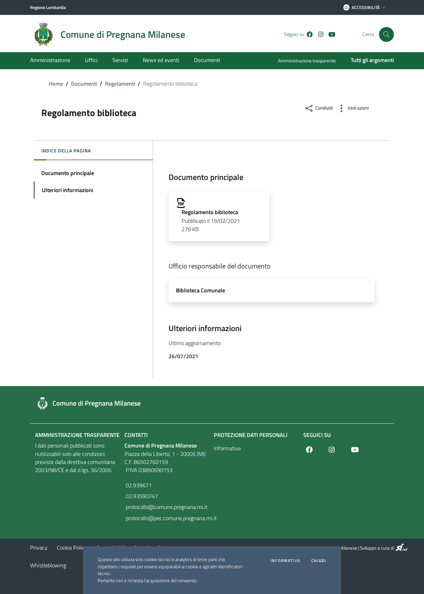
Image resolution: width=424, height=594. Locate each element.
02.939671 (138, 485)
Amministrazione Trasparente (77, 435)
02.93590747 (141, 496)
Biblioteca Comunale (200, 290)
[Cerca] (386, 34)
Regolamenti (120, 83)
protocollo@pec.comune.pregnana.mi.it (167, 518)
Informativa (285, 561)
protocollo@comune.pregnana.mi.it (165, 507)
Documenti (84, 83)
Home (56, 83)
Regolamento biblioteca (210, 212)
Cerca (368, 34)
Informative (227, 448)
